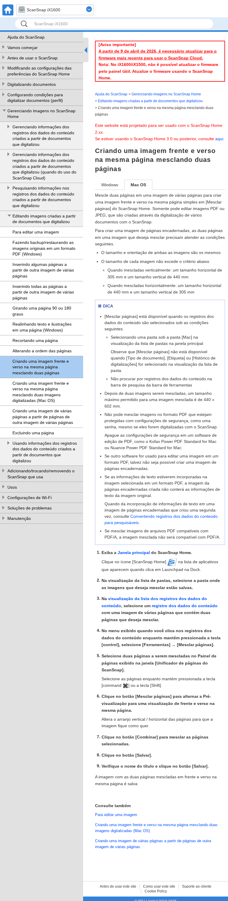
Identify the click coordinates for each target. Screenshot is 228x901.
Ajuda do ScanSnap (26, 37)
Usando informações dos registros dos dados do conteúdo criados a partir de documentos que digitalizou (44, 452)
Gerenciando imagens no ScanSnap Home (41, 113)
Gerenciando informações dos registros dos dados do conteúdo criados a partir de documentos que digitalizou (43, 135)
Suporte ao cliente (196, 886)
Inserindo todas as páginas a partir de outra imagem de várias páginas (43, 292)
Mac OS (138, 184)
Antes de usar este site (118, 886)
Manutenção (19, 518)
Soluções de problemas (29, 508)
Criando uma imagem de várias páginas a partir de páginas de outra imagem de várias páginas (42, 416)
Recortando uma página (35, 340)
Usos (12, 487)
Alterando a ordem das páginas (42, 350)
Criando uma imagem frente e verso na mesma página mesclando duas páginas (40, 367)
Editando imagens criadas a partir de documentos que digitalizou (44, 219)
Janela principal (134, 552)
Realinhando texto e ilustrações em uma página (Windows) (42, 327)
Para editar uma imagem (35, 232)
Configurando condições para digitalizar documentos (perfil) (35, 97)
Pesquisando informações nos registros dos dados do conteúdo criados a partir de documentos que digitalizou (43, 197)
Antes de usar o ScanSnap (32, 58)
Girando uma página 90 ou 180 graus (41, 311)
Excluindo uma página (33, 432)
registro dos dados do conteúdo (185, 605)
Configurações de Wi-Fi (29, 497)
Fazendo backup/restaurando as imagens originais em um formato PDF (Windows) (43, 248)
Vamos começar (22, 47)
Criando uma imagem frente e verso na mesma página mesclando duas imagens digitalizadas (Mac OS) (40, 392)
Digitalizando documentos (31, 84)
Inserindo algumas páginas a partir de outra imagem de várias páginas (43, 270)
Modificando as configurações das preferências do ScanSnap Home (39, 71)
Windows (109, 184)
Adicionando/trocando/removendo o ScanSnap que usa (41, 473)
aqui (219, 138)
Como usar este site (159, 886)
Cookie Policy (156, 891)
